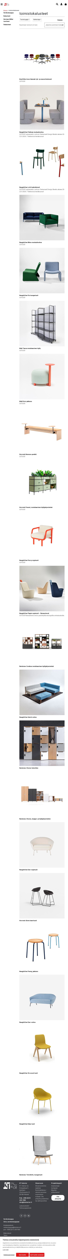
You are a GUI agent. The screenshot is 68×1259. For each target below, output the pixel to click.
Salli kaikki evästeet (37, 1255)
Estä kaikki (22, 1255)
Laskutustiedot (24, 1206)
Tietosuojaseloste (25, 1208)
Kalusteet (6, 16)
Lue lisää (5, 1250)
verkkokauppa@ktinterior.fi (12, 1227)
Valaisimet (7, 24)
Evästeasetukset (9, 1255)
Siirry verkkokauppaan (11, 1222)
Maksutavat (7, 1233)
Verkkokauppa (8, 13)
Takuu (5, 1235)
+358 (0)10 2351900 (13, 1229)
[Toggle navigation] (2, 4)
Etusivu (5, 10)
